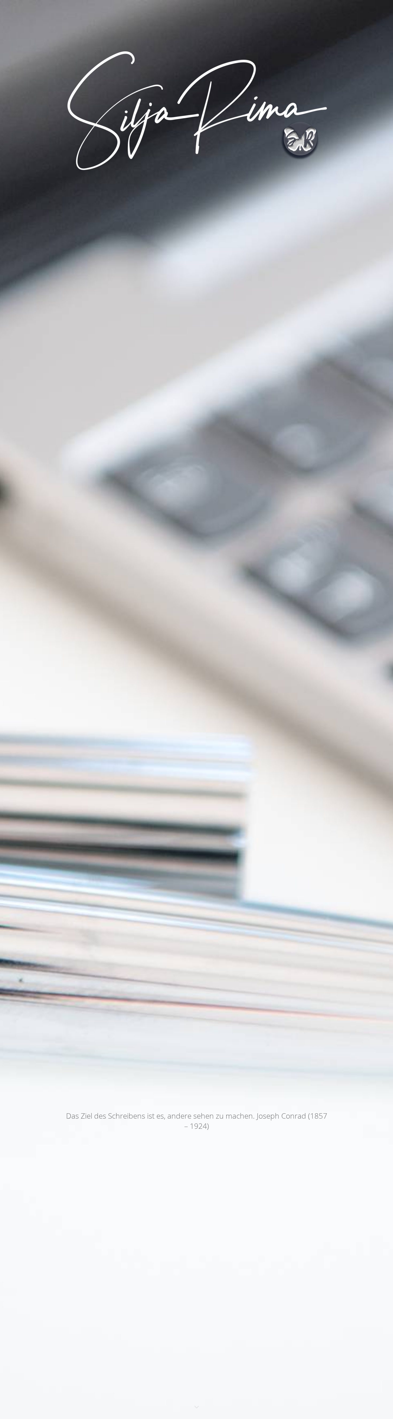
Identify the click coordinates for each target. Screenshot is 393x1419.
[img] (196, 709)
